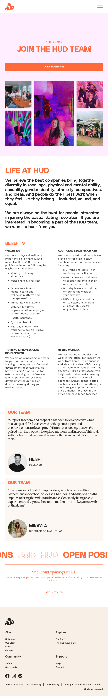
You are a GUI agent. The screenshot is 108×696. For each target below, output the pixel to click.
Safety (8, 663)
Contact (60, 667)
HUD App (10, 639)
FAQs (58, 663)
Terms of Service (14, 684)
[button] (99, 6)
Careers (9, 650)
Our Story (10, 643)
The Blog (60, 639)
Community (11, 667)
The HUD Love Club (66, 643)
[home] (9, 7)
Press (8, 646)
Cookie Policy (52, 684)
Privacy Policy (34, 684)
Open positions (54, 66)
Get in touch (54, 592)
